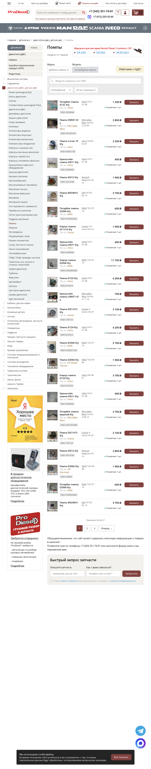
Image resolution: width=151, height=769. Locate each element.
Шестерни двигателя (19, 290)
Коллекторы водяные (20, 130)
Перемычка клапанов (20, 210)
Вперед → (106, 528)
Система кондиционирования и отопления (23, 356)
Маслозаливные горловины (23, 184)
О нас (21, 3)
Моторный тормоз (18, 202)
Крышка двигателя (18, 172)
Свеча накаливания (19, 249)
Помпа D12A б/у (69, 278)
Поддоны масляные (19, 219)
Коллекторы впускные (20, 135)
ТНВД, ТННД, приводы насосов (24, 257)
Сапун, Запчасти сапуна (21, 244)
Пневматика (13, 328)
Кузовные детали (16, 312)
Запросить (131, 573)
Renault (85, 177)
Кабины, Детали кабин (18, 303)
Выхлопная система (17, 79)
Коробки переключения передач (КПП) (21, 67)
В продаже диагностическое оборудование (21, 477)
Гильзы (12, 100)
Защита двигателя (18, 118)
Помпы (12, 223)
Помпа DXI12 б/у (69, 177)
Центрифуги (15, 281)
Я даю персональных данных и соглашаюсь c (95, 581)
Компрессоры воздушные (22, 143)
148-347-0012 (122, 52)
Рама (9, 345)
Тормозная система (17, 370)
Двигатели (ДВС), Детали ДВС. (22, 87)
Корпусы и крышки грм (21, 147)
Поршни (13, 227)
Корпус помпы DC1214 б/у (68, 228)
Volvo (84, 101)
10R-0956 (100, 52)
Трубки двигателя (18, 269)
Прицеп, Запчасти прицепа (21, 337)
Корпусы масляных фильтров (24, 152)
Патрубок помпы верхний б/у (69, 413)
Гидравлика (13, 83)
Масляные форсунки (19, 193)
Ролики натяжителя (19, 240)
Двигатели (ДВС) (17, 54)
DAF (84, 192)
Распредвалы (15, 232)
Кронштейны (14, 307)
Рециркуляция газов (19, 236)
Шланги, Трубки (15, 384)
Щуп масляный (16, 298)
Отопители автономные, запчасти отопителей (24, 322)
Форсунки (14, 277)
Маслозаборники (17, 180)
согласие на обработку (68, 581)
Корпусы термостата (19, 156)
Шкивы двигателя (18, 294)
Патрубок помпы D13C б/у (69, 103)
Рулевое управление (17, 350)
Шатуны (13, 286)
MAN (84, 208)
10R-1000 (81, 52)
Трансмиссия (14, 375)
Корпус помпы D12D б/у (68, 377)
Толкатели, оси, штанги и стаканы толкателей (21, 263)
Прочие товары (15, 341)
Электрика (12, 388)
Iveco (84, 141)
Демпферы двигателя (20, 113)
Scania (85, 226)
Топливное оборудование (20, 366)
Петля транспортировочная (23, 214)
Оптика (11, 316)
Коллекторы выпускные (21, 139)
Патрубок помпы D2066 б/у (69, 210)
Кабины (13, 59)
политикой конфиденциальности (122, 581)
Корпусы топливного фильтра (24, 160)
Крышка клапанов (18, 176)
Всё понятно (121, 757)
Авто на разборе (39, 3)
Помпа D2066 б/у (69, 342)
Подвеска (12, 332)
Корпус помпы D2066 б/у (68, 261)
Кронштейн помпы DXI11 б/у (69, 161)
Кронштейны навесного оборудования (21, 166)
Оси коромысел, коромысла (23, 206)
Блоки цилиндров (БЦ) (20, 92)
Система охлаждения (18, 361)
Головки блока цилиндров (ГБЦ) (25, 105)
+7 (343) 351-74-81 (101, 11)
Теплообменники (17, 253)
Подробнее (17, 501)
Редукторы (14, 73)
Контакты (138, 3)
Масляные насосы (18, 189)
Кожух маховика (17, 122)
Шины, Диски (14, 379)
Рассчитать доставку (116, 3)
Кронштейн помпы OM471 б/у (69, 296)
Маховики (14, 197)
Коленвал (14, 126)
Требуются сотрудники (24, 538)
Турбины (13, 273)
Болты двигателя (17, 96)
